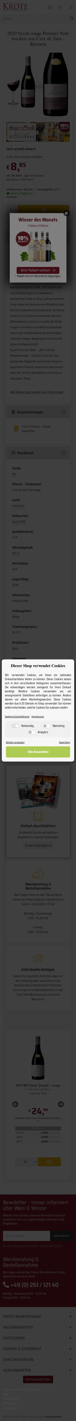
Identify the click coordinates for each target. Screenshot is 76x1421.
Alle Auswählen (38, 751)
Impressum (37, 717)
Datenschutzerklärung (17, 717)
